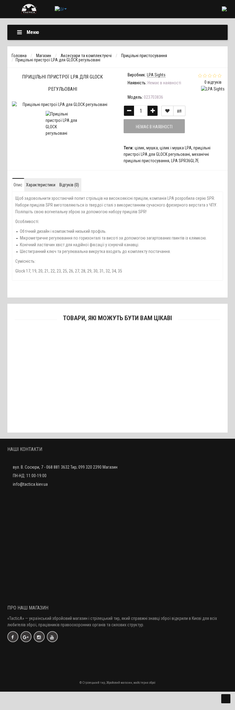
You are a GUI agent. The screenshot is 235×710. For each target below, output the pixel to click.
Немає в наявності (154, 126)
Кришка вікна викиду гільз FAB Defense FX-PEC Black (117, 388)
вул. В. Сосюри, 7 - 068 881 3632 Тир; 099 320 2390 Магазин (65, 467)
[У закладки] (167, 111)
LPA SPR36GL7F (184, 160)
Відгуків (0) (69, 184)
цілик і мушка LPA (176, 147)
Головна (19, 55)
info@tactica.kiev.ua (30, 484)
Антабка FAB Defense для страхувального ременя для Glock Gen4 (117, 358)
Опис (17, 184)
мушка (152, 147)
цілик (139, 147)
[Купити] (103, 350)
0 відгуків (213, 82)
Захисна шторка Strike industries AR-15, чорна (117, 418)
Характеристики (40, 184)
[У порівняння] (179, 111)
